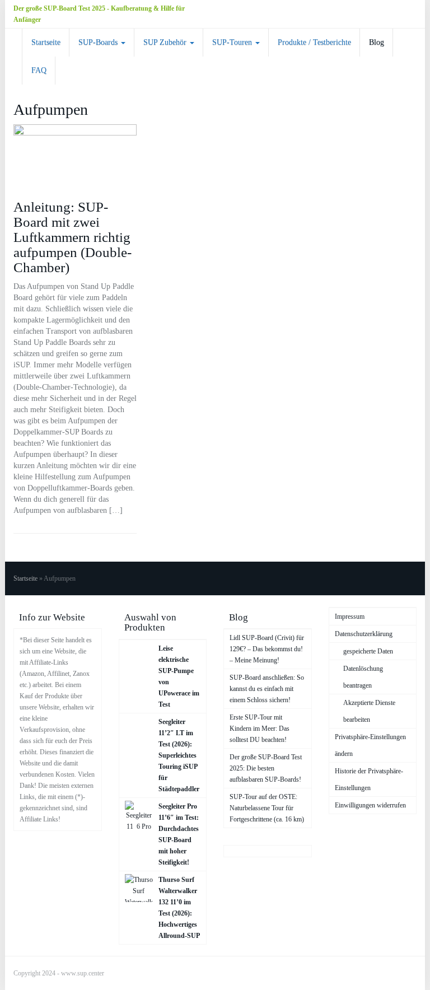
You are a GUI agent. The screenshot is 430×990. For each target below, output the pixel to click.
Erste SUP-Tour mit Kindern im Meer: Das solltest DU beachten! (259, 728)
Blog (376, 42)
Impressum (349, 616)
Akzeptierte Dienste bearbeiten (369, 711)
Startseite (45, 42)
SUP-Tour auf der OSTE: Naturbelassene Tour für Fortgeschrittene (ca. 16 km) (267, 808)
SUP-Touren (233, 42)
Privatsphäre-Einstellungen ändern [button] (370, 745)
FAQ (38, 70)
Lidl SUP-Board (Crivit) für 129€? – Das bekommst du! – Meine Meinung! (267, 649)
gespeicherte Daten (368, 651)
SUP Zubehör (166, 42)
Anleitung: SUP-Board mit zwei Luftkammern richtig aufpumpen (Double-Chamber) (72, 237)
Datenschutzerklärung (363, 634)
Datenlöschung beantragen (363, 677)
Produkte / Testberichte (314, 42)
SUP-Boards (99, 42)
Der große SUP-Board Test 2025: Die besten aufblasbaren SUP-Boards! (266, 768)
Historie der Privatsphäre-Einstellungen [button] (369, 779)
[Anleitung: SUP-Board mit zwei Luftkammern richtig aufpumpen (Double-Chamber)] (75, 156)
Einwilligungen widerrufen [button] (370, 805)
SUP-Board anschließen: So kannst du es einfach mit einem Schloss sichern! (267, 689)
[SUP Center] (13, 43)
